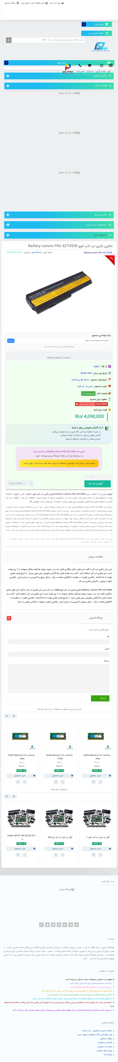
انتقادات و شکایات (105, 1042)
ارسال (103, 698)
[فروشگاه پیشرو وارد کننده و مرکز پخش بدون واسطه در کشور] (101, 47)
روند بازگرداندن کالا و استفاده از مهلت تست (94, 1034)
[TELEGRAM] (70, 924)
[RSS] (41, 924)
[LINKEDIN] (65, 924)
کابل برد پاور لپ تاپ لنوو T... (97, 837)
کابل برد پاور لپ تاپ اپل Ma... (59, 837)
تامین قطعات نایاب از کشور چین (32, 3)
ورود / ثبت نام (55, 3)
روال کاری (59, 10)
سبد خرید (93, 24)
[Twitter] (76, 924)
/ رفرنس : (27, 252)
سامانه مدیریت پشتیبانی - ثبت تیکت (97, 1030)
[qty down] (102, 477)
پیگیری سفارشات (59, 16)
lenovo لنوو (37, 252)
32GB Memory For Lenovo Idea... (96, 757)
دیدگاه (106, 661)
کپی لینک (11, 341)
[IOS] (47, 924)
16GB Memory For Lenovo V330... (59, 757)
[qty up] (108, 477)
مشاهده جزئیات (15, 483)
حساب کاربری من (95, 33)
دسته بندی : (47, 252)
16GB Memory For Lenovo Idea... (21, 757)
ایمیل (107, 649)
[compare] (31, 483)
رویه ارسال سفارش (104, 1050)
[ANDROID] (53, 924)
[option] (21, 754)
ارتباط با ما (108, 1054)
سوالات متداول (10, 3)
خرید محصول (19, 775)
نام (108, 636)
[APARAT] (59, 924)
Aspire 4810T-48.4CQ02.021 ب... (21, 837)
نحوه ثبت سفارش (105, 1046)
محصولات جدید (100, 235)
